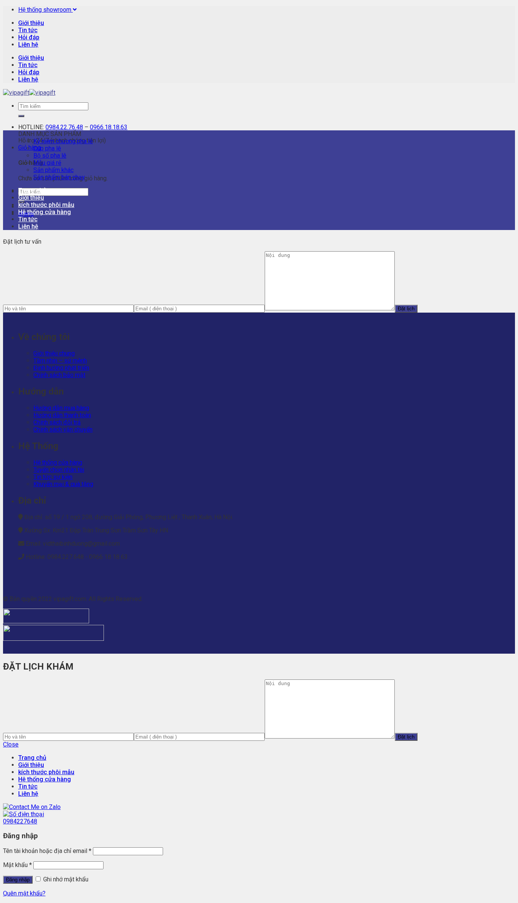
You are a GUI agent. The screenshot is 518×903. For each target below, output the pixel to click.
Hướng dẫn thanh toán (62, 415)
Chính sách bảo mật (59, 375)
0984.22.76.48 (64, 127)
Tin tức (28, 30)
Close (11, 744)
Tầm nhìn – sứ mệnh (60, 360)
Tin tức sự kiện (52, 476)
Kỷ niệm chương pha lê (63, 141)
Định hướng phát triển (61, 367)
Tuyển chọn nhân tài (58, 469)
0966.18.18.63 (108, 127)
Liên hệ (28, 44)
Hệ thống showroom (45, 9)
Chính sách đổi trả (57, 422)
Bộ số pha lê (49, 155)
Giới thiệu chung (54, 353)
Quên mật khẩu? (24, 893)
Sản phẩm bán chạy (59, 177)
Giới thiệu (31, 23)
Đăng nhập (18, 880)
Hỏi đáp (28, 37)
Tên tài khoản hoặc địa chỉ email (47, 850)
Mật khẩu (17, 865)
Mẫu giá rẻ (47, 162)
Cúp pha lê (47, 148)
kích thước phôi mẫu (46, 204)
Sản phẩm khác (53, 170)
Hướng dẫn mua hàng (61, 408)
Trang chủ (32, 190)
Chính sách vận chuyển (63, 429)
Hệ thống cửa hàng (44, 212)
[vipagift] (29, 92)
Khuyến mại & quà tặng (63, 484)
